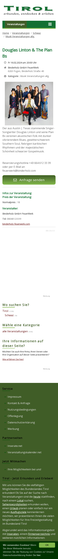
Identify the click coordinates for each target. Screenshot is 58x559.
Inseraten (13, 534)
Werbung (13, 429)
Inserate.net (15, 446)
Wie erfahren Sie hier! (13, 359)
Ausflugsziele (18, 512)
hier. (39, 555)
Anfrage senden (31, 180)
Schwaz (37, 33)
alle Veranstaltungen (15, 331)
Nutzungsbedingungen (22, 409)
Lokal (20, 500)
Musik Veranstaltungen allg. (20, 36)
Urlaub (14, 508)
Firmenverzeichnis (39, 534)
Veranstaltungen (16, 24)
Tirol (5, 311)
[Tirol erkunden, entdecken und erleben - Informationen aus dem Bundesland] (29, 15)
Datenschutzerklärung (21, 422)
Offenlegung (15, 416)
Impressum (14, 396)
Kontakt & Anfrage (19, 403)
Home (5, 33)
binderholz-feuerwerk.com (16, 223)
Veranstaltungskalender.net (24, 452)
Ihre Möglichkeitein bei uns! (24, 469)
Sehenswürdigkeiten (14, 504)
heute (36, 496)
